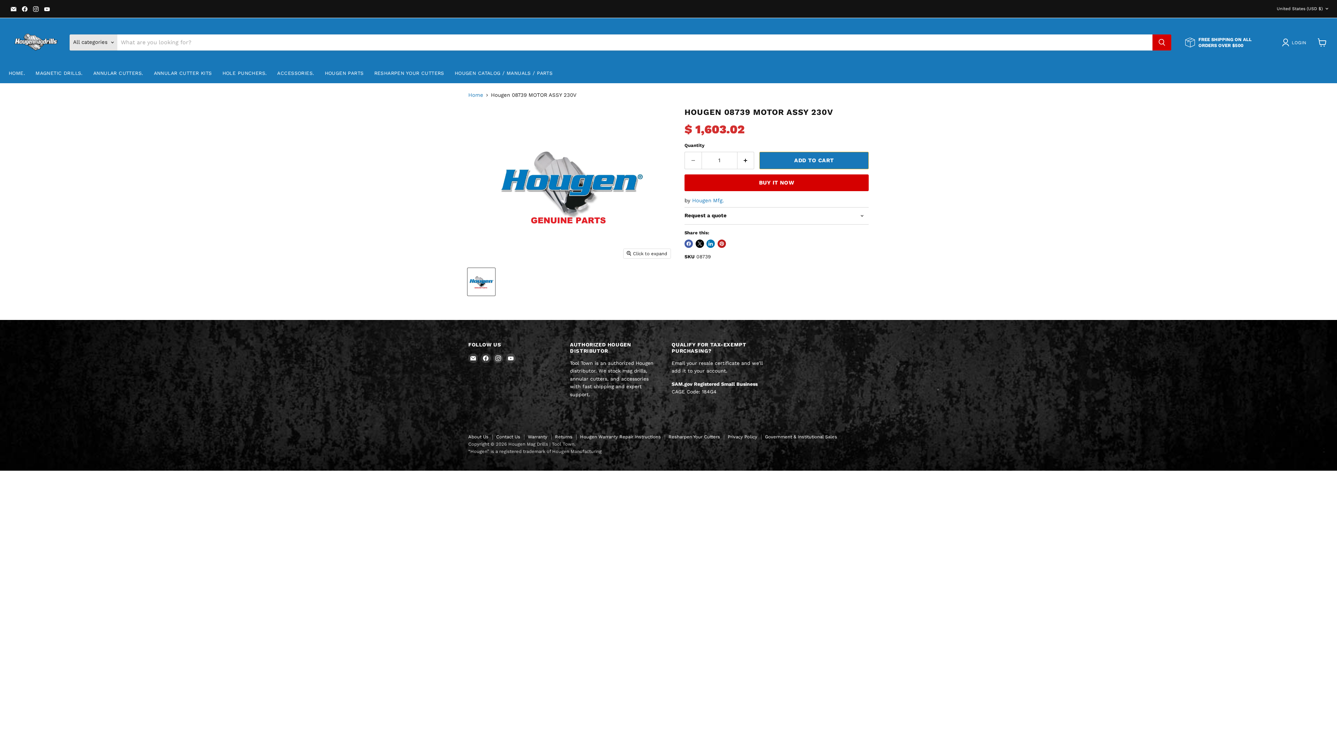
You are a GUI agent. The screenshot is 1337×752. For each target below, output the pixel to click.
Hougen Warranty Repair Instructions (620, 436)
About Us (478, 436)
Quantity (694, 145)
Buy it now (777, 182)
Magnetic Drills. (59, 73)
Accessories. (295, 73)
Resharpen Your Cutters (409, 73)
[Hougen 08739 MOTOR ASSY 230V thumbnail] (481, 282)
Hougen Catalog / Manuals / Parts (504, 73)
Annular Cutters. (118, 73)
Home (475, 95)
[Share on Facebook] (689, 244)
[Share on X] (700, 244)
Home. (17, 73)
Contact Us (508, 436)
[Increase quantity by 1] (745, 160)
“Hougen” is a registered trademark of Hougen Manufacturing (535, 451)
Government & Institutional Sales (801, 436)
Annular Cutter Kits (183, 73)
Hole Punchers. (244, 73)
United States (1300, 8)
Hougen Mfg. (708, 200)
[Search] (1161, 42)
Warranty (537, 436)
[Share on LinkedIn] (710, 244)
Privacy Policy (742, 436)
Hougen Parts (344, 73)
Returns (563, 436)
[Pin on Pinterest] (722, 244)
